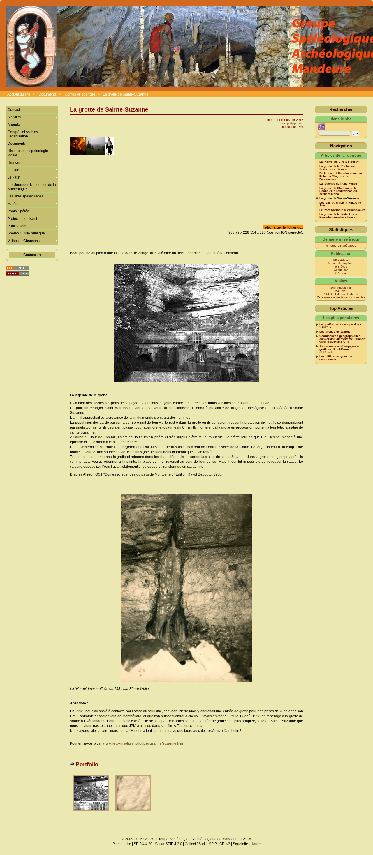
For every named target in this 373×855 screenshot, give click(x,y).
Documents (47, 94)
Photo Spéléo (18, 211)
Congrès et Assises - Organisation (24, 134)
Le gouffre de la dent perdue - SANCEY (340, 326)
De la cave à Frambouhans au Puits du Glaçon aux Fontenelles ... (340, 176)
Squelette (240, 844)
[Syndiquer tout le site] (17, 268)
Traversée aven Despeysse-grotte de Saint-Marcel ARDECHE (339, 349)
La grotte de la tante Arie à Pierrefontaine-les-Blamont (338, 216)
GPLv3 (224, 844)
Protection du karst (22, 219)
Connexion (32, 255)
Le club (13, 170)
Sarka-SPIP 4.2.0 (168, 844)
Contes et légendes (80, 94)
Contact (14, 110)
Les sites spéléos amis (25, 196)
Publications (17, 226)
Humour (14, 162)
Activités (14, 117)
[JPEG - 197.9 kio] (91, 812)
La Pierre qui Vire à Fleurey (339, 161)
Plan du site (121, 844)
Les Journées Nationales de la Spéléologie (32, 187)
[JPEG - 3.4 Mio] (133, 812)
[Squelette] (17, 273)
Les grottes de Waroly (335, 331)
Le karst (14, 177)
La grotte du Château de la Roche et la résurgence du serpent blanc (338, 191)
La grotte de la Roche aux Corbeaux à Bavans (337, 168)
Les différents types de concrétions (335, 358)
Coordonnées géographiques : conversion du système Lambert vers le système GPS (342, 339)
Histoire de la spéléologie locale (28, 153)
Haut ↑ (256, 844)
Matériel (14, 204)
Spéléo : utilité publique (26, 233)
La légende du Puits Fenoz (338, 183)
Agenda (14, 125)
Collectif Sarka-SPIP (201, 844)
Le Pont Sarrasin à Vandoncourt (342, 210)
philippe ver (295, 123)
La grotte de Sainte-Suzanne (125, 94)
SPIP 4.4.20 (143, 844)
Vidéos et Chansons (24, 241)
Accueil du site (18, 94)
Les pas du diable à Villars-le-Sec (340, 204)
